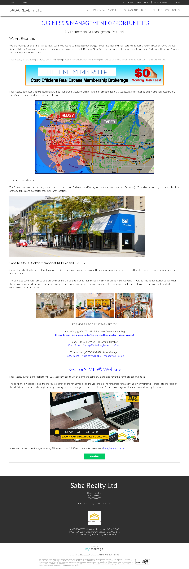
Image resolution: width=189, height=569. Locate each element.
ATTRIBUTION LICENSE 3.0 (109, 555)
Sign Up (23, 2)
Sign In (12, 2)
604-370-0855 (94, 498)
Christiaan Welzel (86, 555)
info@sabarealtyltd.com (100, 503)
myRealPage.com (94, 549)
